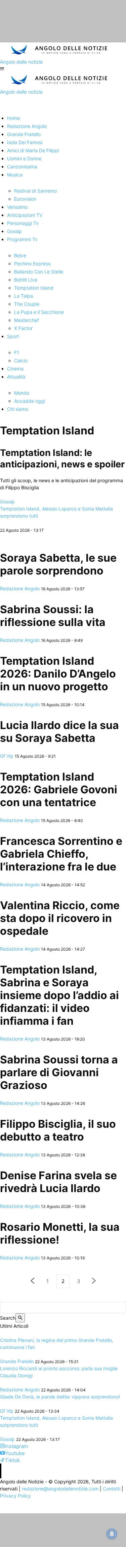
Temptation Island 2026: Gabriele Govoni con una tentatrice (58, 789)
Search (7, 1318)
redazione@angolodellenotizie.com (60, 1488)
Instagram (16, 1446)
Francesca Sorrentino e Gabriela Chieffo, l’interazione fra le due (61, 853)
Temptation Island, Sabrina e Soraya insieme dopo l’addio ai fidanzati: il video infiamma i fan (59, 995)
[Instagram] (2, 1446)
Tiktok (12, 1460)
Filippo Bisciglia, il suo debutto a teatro (58, 1130)
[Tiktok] (2, 1460)
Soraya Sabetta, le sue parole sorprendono (58, 564)
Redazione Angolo (20, 588)
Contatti (111, 1488)
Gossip (7, 501)
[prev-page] (32, 1281)
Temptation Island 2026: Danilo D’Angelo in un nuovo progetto (58, 673)
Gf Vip (6, 756)
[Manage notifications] (112, 1533)
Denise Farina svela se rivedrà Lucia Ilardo (58, 1182)
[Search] (20, 1317)
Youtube (15, 1453)
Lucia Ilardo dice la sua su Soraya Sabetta (59, 732)
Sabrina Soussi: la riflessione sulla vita (53, 616)
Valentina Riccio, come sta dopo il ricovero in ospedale (60, 918)
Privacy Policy (15, 1496)
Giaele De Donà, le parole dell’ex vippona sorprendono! (60, 1397)
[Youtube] (2, 1453)
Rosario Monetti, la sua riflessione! (60, 1233)
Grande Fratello (17, 1361)
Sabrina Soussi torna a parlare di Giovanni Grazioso (59, 1072)
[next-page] (94, 1281)
